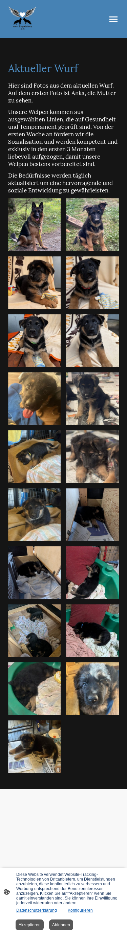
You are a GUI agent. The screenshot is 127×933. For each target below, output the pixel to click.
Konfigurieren (80, 910)
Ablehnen (61, 925)
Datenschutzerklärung (36, 910)
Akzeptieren (30, 925)
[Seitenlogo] (22, 19)
